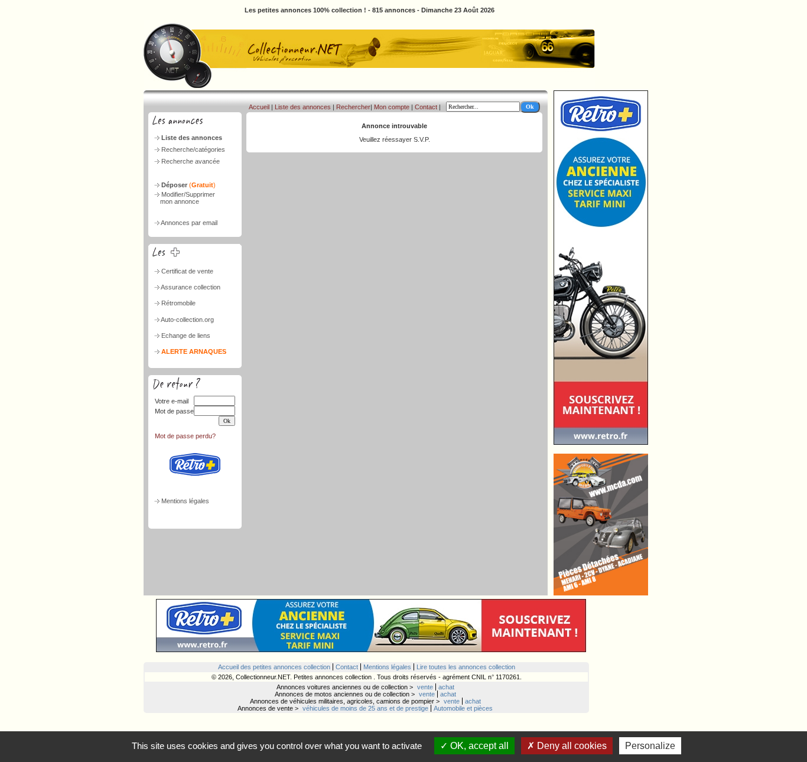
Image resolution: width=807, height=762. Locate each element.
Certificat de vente (187, 271)
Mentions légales (185, 500)
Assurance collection (190, 287)
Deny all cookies (571, 746)
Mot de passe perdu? (185, 435)
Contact (426, 106)
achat (446, 687)
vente (425, 687)
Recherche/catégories (193, 149)
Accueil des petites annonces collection (274, 666)
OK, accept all (478, 746)
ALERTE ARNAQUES (193, 351)
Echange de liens (185, 335)
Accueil (259, 106)
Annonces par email (189, 222)
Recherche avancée (190, 161)
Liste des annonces (191, 137)
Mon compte (391, 106)
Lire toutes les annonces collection (465, 666)
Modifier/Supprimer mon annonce (184, 198)
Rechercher (353, 106)
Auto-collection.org (187, 319)
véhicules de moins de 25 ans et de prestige (365, 708)
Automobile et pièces (463, 708)
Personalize (650, 746)
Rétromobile (178, 303)
